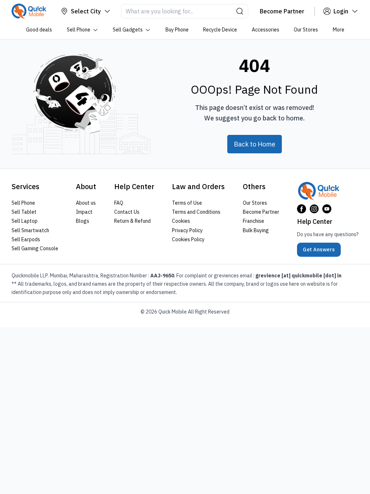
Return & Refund (132, 221)
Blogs (82, 221)
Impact (84, 212)
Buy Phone (176, 29)
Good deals (39, 29)
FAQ (118, 203)
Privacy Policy (187, 230)
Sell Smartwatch (30, 230)
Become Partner (261, 212)
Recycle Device (220, 29)
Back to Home (254, 144)
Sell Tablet (24, 212)
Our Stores (306, 29)
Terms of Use (187, 203)
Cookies (181, 221)
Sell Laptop (25, 221)
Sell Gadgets (128, 29)
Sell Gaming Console (35, 248)
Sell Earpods (26, 239)
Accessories (265, 29)
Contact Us (126, 212)
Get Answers (319, 249)
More (338, 29)
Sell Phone (78, 29)
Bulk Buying (256, 230)
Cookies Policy (188, 239)
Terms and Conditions (196, 212)
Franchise (253, 221)
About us (86, 203)
